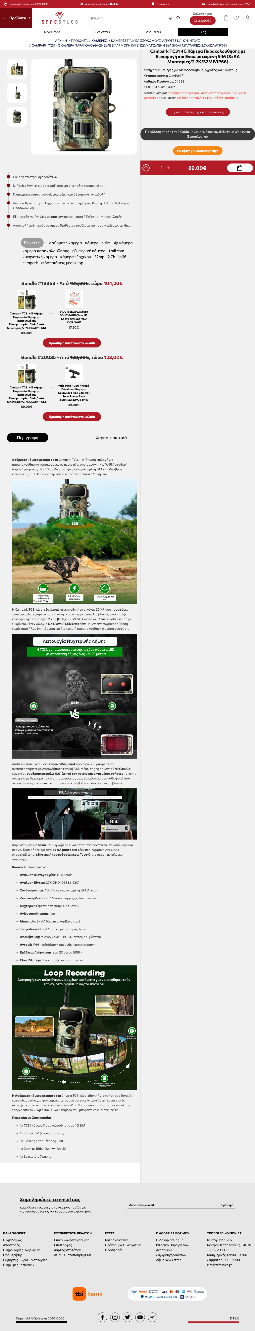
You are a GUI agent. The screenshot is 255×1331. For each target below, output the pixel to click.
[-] (155, 167)
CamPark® (176, 75)
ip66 (122, 256)
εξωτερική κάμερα (89, 250)
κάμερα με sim (98, 242)
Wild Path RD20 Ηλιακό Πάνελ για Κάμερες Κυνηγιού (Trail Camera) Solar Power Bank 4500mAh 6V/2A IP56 (74, 393)
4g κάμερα (123, 242)
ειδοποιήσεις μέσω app (62, 262)
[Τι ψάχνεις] (178, 18)
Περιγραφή (27, 437)
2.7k (111, 256)
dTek (234, 1318)
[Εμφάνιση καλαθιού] (226, 17)
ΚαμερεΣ (99, 40)
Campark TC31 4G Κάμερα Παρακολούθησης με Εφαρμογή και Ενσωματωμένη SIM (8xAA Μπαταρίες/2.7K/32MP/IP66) (26, 321)
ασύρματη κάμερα (65, 242)
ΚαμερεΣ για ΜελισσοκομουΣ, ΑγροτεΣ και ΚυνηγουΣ (155, 40)
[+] (168, 167)
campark (30, 262)
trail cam (116, 250)
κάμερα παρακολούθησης (46, 250)
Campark (65, 459)
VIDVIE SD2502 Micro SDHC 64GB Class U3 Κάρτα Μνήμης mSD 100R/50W (74, 317)
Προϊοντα (79, 40)
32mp (99, 256)
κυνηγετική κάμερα (40, 256)
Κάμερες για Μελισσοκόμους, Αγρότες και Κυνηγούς (199, 69)
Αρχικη (61, 40)
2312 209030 (203, 20)
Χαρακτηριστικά (111, 437)
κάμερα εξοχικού (75, 256)
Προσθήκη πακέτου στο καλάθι (72, 343)
